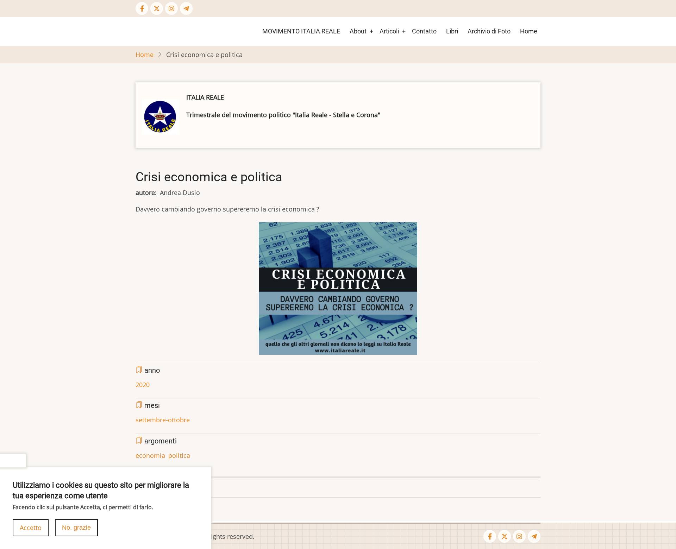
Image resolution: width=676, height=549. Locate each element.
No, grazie (76, 527)
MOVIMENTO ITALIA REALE (301, 31)
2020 (143, 384)
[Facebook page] (142, 8)
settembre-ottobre (163, 420)
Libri (452, 31)
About (358, 31)
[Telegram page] (186, 8)
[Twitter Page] (156, 8)
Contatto (424, 31)
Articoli (389, 31)
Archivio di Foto (489, 31)
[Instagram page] (171, 8)
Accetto (31, 527)
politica (179, 455)
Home (528, 31)
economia (150, 455)
